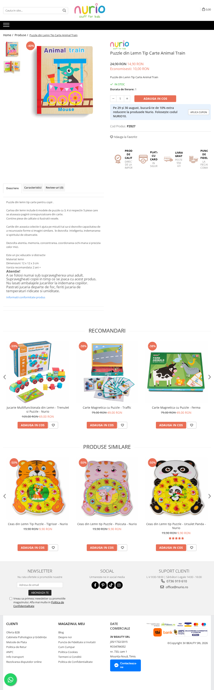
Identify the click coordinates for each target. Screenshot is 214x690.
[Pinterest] (103, 585)
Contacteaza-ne (128, 665)
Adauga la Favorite (125, 137)
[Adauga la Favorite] (53, 425)
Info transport (15, 657)
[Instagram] (119, 585)
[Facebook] (95, 585)
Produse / (22, 35)
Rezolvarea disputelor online (24, 662)
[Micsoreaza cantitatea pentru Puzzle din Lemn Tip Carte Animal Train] (113, 98)
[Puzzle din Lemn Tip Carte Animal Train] (63, 80)
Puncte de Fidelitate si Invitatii (77, 642)
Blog (61, 632)
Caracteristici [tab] (33, 187)
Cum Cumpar (66, 647)
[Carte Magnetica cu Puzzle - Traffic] (107, 372)
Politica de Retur (16, 647)
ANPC (9, 652)
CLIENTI (12, 624)
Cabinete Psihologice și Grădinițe (26, 637)
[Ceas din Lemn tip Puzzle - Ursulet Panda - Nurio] (176, 488)
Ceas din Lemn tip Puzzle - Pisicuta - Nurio (107, 524)
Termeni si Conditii (69, 657)
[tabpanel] (63, 80)
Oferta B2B (13, 632)
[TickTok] (111, 585)
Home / (8, 35)
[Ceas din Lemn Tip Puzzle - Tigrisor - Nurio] (37, 488)
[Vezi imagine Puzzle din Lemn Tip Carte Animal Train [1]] (12, 67)
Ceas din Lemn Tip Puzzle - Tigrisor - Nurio (38, 524)
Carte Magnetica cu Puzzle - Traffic (107, 407)
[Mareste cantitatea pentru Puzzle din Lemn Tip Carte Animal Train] (127, 98)
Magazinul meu (71, 624)
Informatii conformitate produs (25, 297)
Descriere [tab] (12, 188)
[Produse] (6, 26)
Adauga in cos (155, 99)
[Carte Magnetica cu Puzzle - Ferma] (176, 372)
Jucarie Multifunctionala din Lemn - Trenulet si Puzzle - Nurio (38, 409)
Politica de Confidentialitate (75, 662)
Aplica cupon (198, 112)
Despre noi (65, 637)
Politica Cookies (68, 652)
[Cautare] (64, 10)
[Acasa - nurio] (95, 10)
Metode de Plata (16, 642)
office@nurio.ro (176, 587)
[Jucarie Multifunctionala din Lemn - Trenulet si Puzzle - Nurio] (37, 372)
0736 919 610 (176, 581)
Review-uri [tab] (54, 187)
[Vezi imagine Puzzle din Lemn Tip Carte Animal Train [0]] (12, 49)
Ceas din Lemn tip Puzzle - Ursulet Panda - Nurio (176, 526)
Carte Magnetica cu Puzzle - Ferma (176, 407)
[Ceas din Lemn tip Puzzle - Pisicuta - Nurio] (107, 488)
